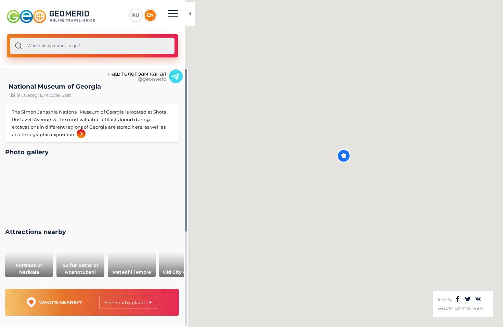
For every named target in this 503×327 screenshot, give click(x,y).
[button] (343, 156)
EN (150, 15)
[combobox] (92, 46)
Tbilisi (16, 95)
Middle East (57, 95)
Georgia (34, 95)
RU (135, 15)
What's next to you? (460, 309)
